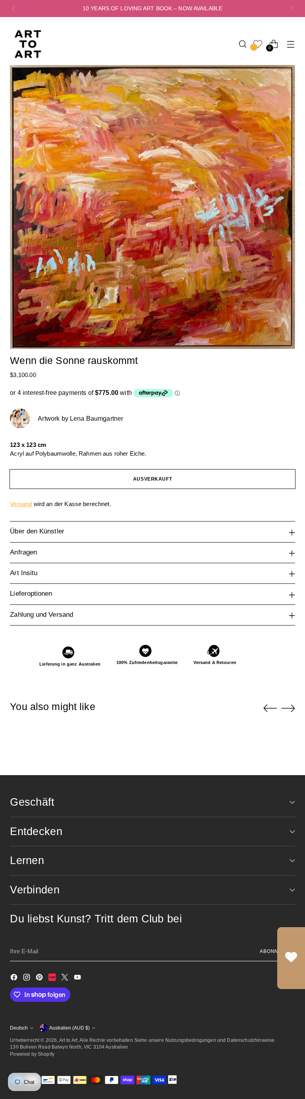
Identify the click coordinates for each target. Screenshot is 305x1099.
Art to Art (68, 1040)
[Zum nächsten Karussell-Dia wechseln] (288, 708)
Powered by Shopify (32, 1054)
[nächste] (291, 8)
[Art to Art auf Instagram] (27, 978)
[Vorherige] (13, 8)
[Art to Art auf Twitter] (65, 978)
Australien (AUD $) (69, 1027)
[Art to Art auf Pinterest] (40, 978)
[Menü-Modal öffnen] (291, 44)
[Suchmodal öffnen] (243, 44)
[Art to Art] (28, 44)
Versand (21, 503)
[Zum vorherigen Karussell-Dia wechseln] (270, 708)
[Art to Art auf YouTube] (78, 978)
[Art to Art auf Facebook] (14, 978)
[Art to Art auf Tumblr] (53, 978)
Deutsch (19, 1027)
